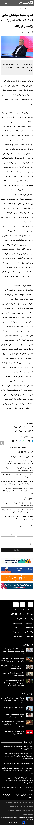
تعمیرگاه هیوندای (27, 814)
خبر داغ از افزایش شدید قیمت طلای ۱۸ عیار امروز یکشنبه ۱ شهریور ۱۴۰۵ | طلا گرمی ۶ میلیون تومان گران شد (17, 490)
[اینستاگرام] (28, 452)
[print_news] (13, 441)
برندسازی (29, 806)
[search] (6, 3)
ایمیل (11, 534)
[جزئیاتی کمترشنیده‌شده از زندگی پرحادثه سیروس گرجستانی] (29, 715)
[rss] (32, 614)
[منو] (2, 2)
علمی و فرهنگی (19, 431)
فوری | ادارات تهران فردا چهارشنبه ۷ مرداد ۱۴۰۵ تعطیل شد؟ (13, 732)
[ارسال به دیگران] (16, 442)
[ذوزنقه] (17, 561)
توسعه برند (17, 802)
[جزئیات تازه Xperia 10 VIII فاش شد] (29, 708)
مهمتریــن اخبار (17, 636)
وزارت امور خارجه (11, 427)
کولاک (17, 810)
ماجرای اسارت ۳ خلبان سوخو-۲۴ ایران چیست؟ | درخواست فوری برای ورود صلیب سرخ (13, 724)
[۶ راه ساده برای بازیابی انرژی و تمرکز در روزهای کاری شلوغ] (29, 674)
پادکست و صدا (28, 627)
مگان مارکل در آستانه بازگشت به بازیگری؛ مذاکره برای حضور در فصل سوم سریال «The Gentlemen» (12, 683)
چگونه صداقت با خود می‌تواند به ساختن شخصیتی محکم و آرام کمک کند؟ (13, 651)
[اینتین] (17, 578)
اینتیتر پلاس (28, 645)
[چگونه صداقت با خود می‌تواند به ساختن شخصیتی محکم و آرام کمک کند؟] (29, 650)
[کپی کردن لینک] (20, 442)
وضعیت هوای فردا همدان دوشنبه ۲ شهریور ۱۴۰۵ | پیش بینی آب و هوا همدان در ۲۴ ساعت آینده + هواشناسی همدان (18, 756)
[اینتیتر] (26, 3)
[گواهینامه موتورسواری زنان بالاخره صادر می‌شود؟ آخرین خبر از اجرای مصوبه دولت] (29, 699)
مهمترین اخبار (27, 694)
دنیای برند (8, 802)
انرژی (29, 431)
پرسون (21, 806)
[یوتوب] (22, 452)
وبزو (24, 802)
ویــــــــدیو (29, 623)
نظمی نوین (10, 810)
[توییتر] (25, 452)
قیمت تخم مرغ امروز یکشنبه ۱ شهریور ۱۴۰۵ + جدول (18, 763)
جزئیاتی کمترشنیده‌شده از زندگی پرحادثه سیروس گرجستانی (15, 715)
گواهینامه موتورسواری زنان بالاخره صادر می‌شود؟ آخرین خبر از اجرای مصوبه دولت (12, 700)
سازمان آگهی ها (17, 632)
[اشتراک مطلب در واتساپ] (23, 442)
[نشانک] (17, 570)
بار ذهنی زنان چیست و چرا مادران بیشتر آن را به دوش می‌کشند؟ (12, 667)
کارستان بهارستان (27, 810)
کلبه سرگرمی (13, 806)
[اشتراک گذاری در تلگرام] (32, 442)
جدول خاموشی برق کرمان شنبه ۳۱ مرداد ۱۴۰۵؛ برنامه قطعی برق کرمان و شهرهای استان (17, 510)
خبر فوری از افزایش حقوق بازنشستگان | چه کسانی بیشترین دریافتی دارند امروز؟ (18, 517)
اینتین (30, 802)
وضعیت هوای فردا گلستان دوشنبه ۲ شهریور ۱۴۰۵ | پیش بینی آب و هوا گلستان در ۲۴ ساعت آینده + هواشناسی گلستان (18, 780)
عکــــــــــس (17, 623)
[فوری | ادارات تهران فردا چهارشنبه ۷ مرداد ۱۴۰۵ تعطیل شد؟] (29, 732)
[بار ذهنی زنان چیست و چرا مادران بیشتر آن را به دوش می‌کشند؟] (29, 667)
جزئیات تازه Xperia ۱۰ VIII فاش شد (13, 707)
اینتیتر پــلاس (29, 632)
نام (30, 534)
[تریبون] (17, 586)
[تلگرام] (32, 452)
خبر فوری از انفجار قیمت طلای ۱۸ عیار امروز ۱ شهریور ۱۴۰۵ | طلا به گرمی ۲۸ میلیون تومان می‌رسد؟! (18, 462)
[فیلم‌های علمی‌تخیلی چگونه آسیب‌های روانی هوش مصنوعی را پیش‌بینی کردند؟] (29, 659)
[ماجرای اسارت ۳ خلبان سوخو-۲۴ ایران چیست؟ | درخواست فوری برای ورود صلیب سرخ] (29, 722)
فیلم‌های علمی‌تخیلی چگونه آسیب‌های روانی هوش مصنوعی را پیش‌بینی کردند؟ (12, 659)
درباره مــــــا (29, 619)
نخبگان (21, 427)
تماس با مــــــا (17, 619)
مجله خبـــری (29, 636)
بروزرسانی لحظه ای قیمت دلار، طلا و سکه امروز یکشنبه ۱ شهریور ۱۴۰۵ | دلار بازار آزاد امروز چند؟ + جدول (17, 482)
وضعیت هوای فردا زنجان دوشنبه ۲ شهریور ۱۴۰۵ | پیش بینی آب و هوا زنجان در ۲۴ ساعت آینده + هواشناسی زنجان (17, 770)
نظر (30, 544)
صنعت (29, 427)
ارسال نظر (17, 550)
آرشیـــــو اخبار (17, 627)
